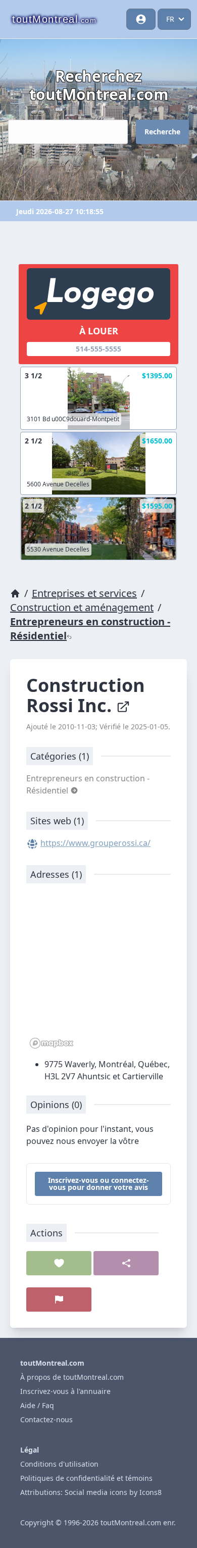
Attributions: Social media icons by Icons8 (91, 1492)
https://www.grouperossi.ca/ (95, 842)
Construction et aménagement (82, 607)
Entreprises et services (84, 593)
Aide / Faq (37, 1405)
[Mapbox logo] (51, 1043)
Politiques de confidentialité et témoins (86, 1478)
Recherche (162, 131)
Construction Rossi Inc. (85, 695)
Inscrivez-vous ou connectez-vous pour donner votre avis (98, 1183)
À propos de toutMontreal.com (72, 1377)
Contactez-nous (46, 1419)
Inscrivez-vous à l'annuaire (65, 1391)
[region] (98, 971)
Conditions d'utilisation (59, 1464)
